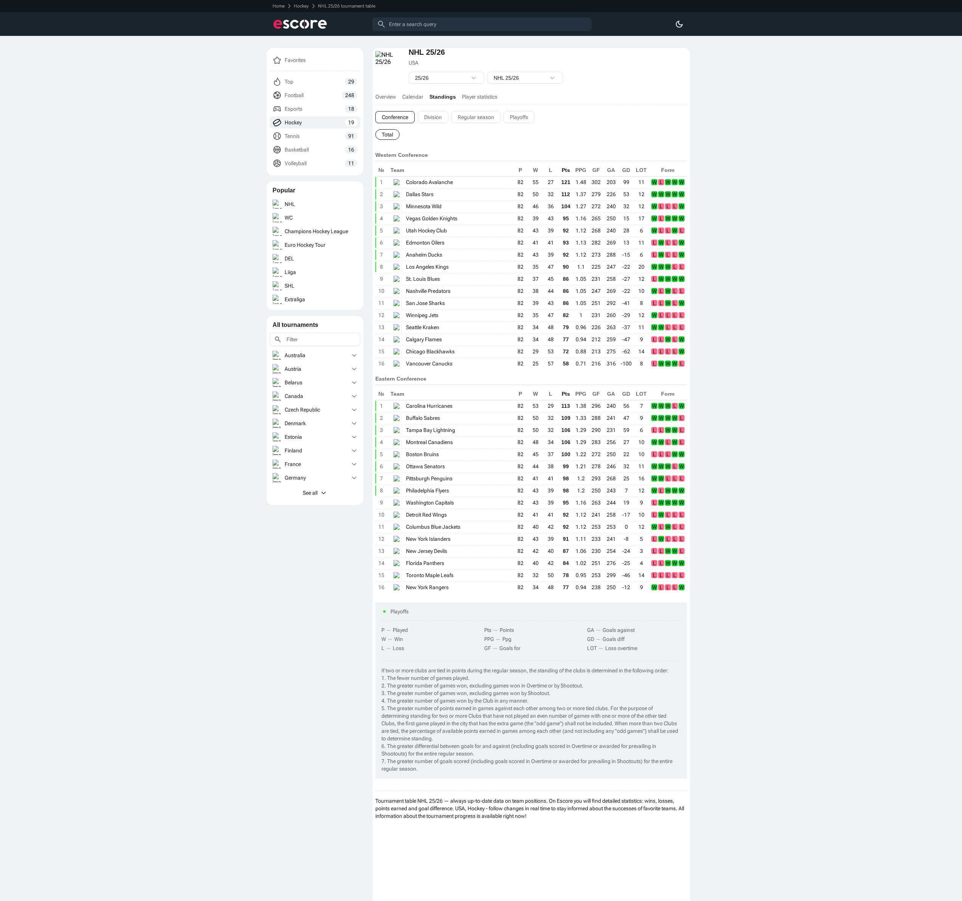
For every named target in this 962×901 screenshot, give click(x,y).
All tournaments (295, 325)
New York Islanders (428, 539)
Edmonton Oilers (425, 243)
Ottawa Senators (425, 466)
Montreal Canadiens (429, 442)
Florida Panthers (425, 563)
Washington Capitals (430, 503)
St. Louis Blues (423, 279)
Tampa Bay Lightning (430, 430)
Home (279, 6)
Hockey (301, 6)
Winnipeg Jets (422, 315)
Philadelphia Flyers (427, 491)
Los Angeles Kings (427, 267)
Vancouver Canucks (429, 364)
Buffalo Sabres (423, 418)
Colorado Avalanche (429, 182)
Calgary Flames (424, 339)
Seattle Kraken (422, 327)
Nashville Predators (428, 291)
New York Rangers (427, 587)
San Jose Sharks (425, 303)
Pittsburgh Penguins (429, 478)
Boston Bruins (422, 454)
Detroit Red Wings (426, 515)
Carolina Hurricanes (429, 406)
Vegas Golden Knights (431, 218)
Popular (284, 190)
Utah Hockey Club (426, 231)
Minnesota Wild (423, 206)
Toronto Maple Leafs (430, 575)
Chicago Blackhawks (430, 351)
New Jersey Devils (426, 551)
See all (310, 493)
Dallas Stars (420, 194)
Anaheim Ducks (424, 255)
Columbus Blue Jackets (433, 527)
